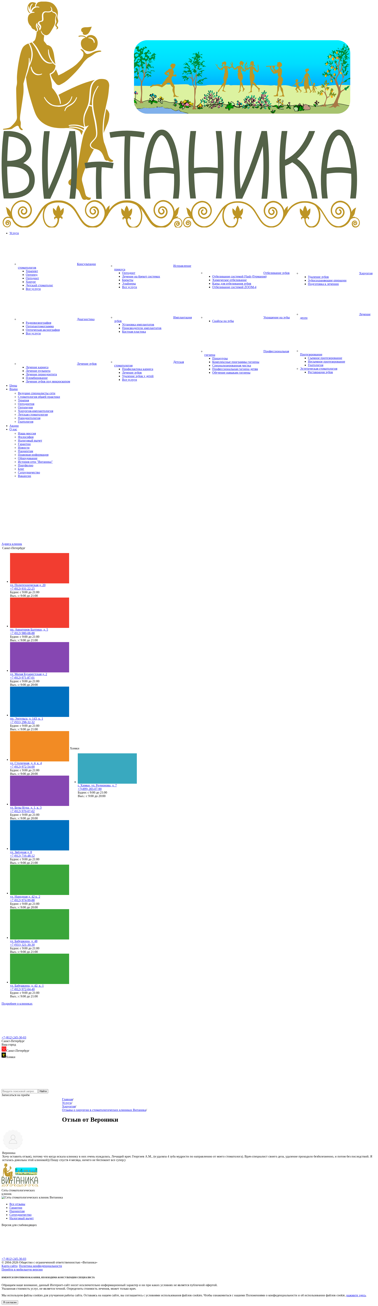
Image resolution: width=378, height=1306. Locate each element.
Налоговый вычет (21, 1218)
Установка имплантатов (138, 324)
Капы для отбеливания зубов (231, 283)
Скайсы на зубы (223, 321)
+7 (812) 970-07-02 (22, 811)
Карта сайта (10, 1266)
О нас (13, 429)
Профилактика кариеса (137, 369)
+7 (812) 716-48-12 (22, 855)
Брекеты (127, 280)
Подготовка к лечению (323, 284)
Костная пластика (134, 331)
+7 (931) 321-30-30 (22, 944)
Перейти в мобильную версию (22, 1269)
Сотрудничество (20, 1214)
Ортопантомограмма (40, 326)
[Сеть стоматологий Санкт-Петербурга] (189, 226)
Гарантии (15, 1207)
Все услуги (33, 289)
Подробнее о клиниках (17, 1003)
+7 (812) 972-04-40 (22, 989)
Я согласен (10, 1302)
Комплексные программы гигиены (235, 362)
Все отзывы (17, 1204)
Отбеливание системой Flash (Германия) (239, 276)
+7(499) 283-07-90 (90, 789)
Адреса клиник (12, 544)
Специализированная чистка (231, 365)
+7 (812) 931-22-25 (22, 588)
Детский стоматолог (39, 285)
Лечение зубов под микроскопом (48, 381)
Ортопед (31, 274)
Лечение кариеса (37, 367)
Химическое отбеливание (229, 280)
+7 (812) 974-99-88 (22, 900)
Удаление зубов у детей (138, 376)
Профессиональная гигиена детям (235, 369)
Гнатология (315, 365)
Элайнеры (129, 283)
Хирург (31, 281)
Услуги (14, 233)
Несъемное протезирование (326, 361)
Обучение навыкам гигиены (231, 372)
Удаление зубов (318, 276)
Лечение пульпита (38, 370)
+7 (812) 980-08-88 (22, 633)
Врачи (13, 389)
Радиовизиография (38, 322)
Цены (13, 385)
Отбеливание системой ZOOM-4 (234, 287)
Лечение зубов (132, 372)
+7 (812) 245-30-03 (14, 1037)
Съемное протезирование (325, 358)
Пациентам (17, 1211)
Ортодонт (32, 278)
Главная (67, 1099)
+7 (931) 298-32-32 (22, 722)
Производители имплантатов (141, 328)
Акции (14, 425)
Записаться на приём (16, 1095)
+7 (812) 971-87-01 (22, 677)
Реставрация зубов (320, 372)
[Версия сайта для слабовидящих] (31, 1255)
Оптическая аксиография (43, 329)
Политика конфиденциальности (40, 1266)
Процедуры (220, 358)
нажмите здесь (356, 1295)
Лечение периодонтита (41, 374)
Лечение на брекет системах (141, 276)
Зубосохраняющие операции (327, 280)
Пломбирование (37, 378)
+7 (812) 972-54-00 (22, 766)
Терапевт (32, 271)
